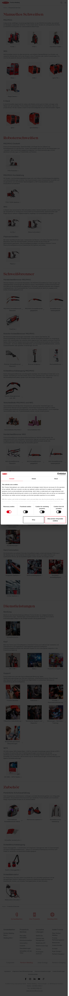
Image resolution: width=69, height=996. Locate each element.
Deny (33, 519)
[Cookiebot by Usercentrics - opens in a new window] (58, 474)
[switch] (25, 512)
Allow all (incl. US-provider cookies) (55, 519)
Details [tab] (34, 478)
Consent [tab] (11, 478)
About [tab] (56, 478)
